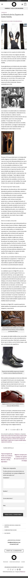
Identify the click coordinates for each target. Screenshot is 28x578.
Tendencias (4, 12)
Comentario (6, 477)
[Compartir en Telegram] (21, 429)
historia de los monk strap (7, 435)
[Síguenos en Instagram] (10, 569)
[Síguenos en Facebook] (8, 569)
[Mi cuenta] (22, 4)
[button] (2, 4)
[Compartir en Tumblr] (19, 429)
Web (4, 505)
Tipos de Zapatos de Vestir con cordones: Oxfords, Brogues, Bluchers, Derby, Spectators (7, 457)
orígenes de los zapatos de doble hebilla (17, 440)
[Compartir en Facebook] (8, 429)
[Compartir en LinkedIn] (17, 429)
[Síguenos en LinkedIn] (20, 569)
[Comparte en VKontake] (16, 429)
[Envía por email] (12, 429)
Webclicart (22, 571)
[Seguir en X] (15, 569)
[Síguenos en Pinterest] (17, 569)
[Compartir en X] (10, 429)
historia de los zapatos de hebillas (12, 437)
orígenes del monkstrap (6, 442)
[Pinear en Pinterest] (14, 429)
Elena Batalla (18, 21)
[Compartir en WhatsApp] (6, 429)
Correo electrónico (8, 498)
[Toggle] (3, 525)
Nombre (5, 491)
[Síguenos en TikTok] (13, 569)
